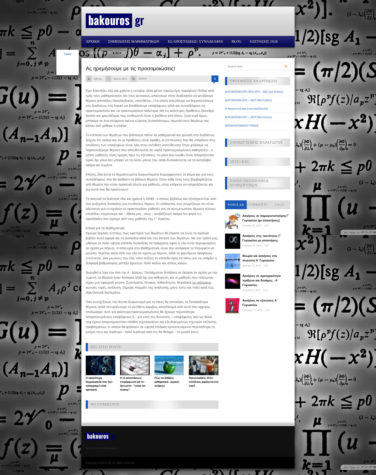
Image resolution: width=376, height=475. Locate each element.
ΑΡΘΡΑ (143, 78)
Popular (236, 204)
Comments (258, 204)
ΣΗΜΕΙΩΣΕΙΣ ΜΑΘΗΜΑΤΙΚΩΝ (133, 41)
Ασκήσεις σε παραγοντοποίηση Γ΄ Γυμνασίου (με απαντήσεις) (265, 218)
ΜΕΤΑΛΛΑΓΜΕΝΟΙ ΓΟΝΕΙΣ (241, 125)
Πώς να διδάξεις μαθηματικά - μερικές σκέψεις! (166, 381)
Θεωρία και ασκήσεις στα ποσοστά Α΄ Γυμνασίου (259, 258)
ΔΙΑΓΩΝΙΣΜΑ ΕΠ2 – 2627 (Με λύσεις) (248, 100)
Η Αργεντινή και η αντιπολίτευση (246, 108)
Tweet (68, 54)
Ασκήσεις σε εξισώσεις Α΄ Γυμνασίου (259, 303)
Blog (236, 41)
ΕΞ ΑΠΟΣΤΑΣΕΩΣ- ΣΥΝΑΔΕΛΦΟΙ (195, 41)
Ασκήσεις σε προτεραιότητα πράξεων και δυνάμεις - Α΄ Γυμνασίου (261, 280)
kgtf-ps (98, 78)
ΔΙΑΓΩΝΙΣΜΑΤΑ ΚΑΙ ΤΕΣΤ (108, 52)
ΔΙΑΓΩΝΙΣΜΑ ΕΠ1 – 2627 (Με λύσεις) (248, 117)
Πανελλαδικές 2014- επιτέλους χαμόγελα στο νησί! (203, 381)
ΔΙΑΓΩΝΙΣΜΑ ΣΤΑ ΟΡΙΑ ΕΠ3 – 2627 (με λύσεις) (254, 92)
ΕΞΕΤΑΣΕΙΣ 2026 (264, 41)
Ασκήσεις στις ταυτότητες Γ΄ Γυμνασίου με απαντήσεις (261, 238)
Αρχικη (92, 41)
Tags (279, 204)
